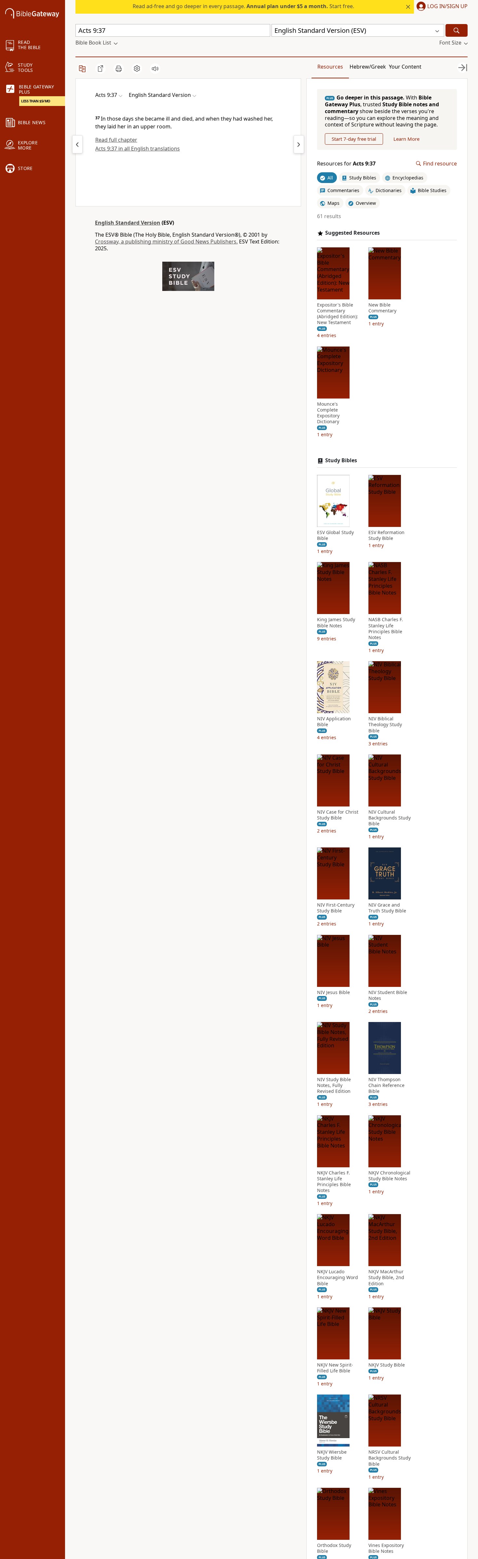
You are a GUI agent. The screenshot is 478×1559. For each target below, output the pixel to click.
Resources (330, 66)
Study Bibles (341, 460)
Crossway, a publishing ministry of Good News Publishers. (166, 241)
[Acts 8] (77, 144)
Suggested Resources (352, 232)
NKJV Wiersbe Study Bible (332, 1455)
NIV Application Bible (334, 721)
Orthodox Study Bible (334, 1548)
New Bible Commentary (382, 308)
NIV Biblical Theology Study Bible (385, 724)
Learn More (406, 139)
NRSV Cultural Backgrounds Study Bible (389, 1458)
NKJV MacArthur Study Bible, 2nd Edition (386, 1277)
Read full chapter (116, 139)
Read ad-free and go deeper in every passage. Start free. (243, 6)
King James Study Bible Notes (336, 622)
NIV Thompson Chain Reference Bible (386, 1085)
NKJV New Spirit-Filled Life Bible (335, 1368)
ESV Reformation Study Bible (386, 535)
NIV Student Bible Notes (387, 995)
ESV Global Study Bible (335, 535)
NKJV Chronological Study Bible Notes (389, 1176)
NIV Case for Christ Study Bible (337, 815)
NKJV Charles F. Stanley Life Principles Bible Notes (334, 1182)
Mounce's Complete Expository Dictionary (328, 413)
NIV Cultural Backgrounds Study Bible (389, 818)
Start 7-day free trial (354, 139)
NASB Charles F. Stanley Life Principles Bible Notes (385, 628)
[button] (441, 7)
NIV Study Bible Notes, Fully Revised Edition (334, 1085)
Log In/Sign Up (447, 6)
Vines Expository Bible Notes (386, 1548)
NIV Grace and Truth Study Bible (387, 908)
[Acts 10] (299, 144)
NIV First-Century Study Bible (335, 908)
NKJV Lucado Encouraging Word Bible (337, 1277)
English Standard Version (127, 222)
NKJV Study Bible (386, 1365)
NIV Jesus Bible (333, 992)
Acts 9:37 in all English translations (137, 148)
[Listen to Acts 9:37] (155, 68)
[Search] (456, 30)
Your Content (405, 66)
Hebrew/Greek (368, 66)
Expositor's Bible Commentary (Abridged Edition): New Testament (337, 314)
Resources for (346, 163)
